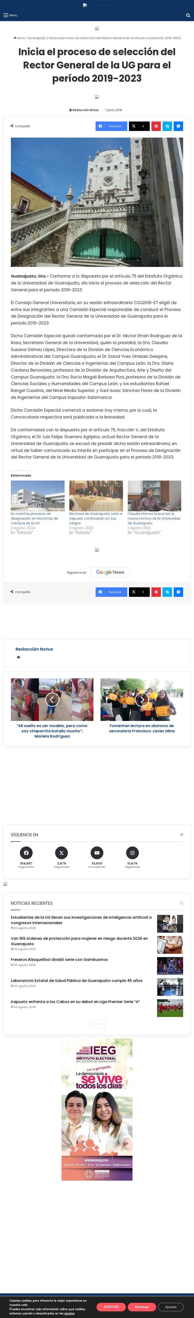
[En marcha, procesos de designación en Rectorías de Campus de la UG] (38, 496)
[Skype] (167, 126)
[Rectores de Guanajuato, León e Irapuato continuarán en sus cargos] (96, 496)
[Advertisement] (97, 619)
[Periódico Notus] (97, 5)
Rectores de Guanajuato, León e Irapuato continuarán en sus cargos (95, 518)
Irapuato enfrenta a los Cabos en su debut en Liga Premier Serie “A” (75, 1001)
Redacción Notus (86, 110)
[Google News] (110, 572)
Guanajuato (37, 38)
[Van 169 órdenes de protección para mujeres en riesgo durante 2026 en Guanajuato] (170, 945)
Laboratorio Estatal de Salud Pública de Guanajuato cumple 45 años (77, 980)
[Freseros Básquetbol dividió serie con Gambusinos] (170, 966)
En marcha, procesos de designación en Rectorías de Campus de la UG (34, 518)
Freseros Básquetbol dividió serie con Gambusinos (59, 959)
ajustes (69, 1313)
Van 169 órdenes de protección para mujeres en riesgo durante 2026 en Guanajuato (79, 941)
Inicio (20, 38)
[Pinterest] (156, 126)
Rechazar (142, 1307)
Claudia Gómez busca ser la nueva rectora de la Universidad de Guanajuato (154, 518)
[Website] (18, 657)
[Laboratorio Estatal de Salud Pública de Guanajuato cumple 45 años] (170, 987)
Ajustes (170, 1307)
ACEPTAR (111, 1307)
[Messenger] (178, 126)
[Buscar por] (188, 15)
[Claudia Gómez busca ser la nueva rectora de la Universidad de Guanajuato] (154, 496)
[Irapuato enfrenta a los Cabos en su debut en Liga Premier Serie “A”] (170, 1008)
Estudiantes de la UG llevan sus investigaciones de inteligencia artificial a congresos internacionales (81, 920)
